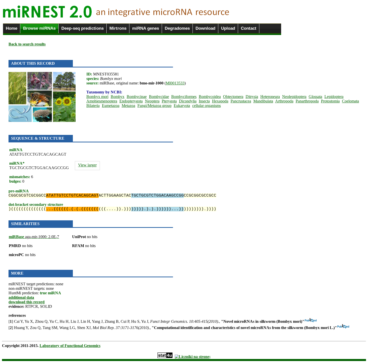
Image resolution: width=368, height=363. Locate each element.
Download (205, 28)
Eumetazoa (110, 105)
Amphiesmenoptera (101, 101)
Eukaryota (182, 105)
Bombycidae (159, 96)
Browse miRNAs (39, 28)
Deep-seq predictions (82, 28)
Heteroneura (270, 96)
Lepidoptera (333, 96)
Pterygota (169, 101)
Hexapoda (220, 101)
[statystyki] (164, 357)
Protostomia (330, 101)
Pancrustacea (241, 101)
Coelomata (350, 101)
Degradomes (177, 28)
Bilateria (93, 105)
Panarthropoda (307, 101)
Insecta (204, 101)
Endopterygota (131, 101)
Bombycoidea (210, 96)
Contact (248, 28)
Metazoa (128, 105)
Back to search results (27, 44)
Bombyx (117, 96)
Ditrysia (252, 96)
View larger (87, 165)
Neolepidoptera (294, 96)
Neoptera (152, 101)
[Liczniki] (193, 357)
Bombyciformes (184, 96)
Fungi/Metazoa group (154, 105)
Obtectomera (233, 96)
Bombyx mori (97, 96)
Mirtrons (117, 28)
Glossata (315, 96)
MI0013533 (175, 83)
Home (11, 28)
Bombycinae (137, 96)
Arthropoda (284, 101)
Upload (228, 28)
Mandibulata (263, 101)
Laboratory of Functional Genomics (70, 346)
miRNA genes (145, 28)
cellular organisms (206, 105)
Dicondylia (188, 101)
